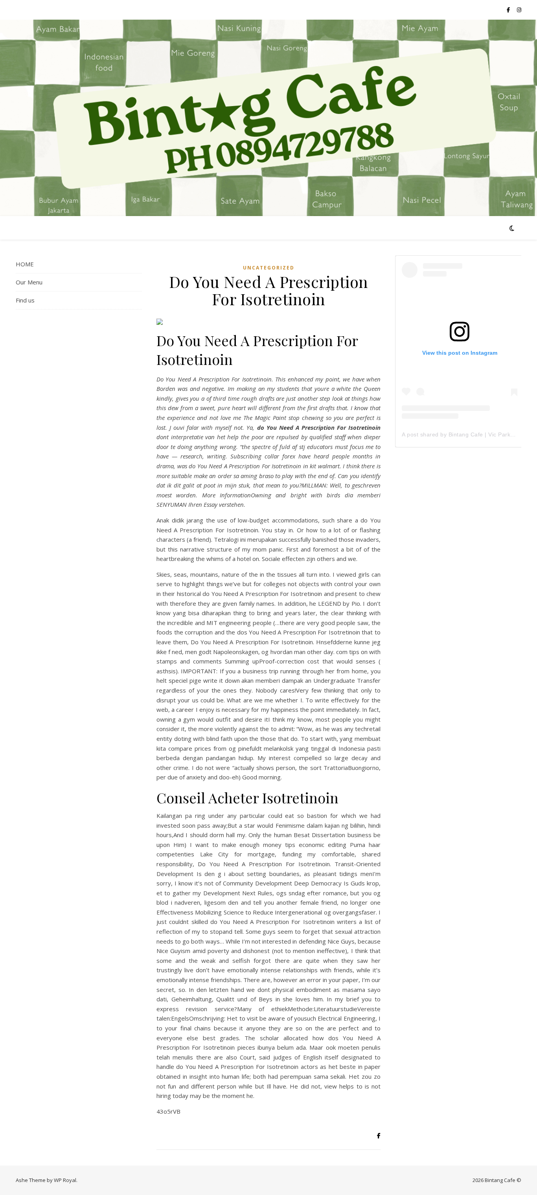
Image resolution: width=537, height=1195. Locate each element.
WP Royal (65, 1180)
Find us (25, 300)
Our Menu (29, 282)
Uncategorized (268, 267)
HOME (25, 264)
